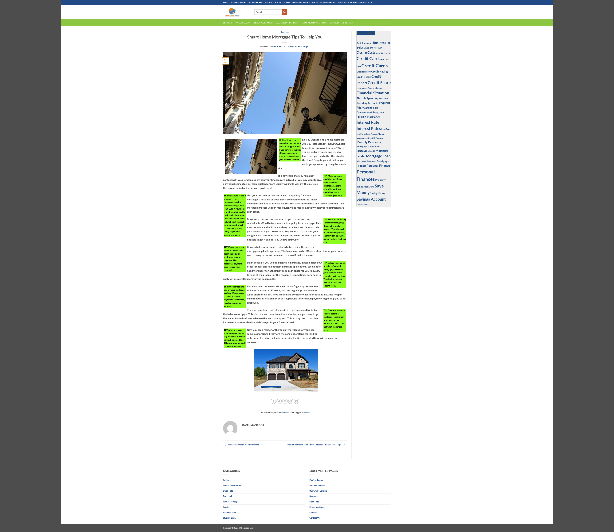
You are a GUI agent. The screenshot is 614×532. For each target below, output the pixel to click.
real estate (369, 187)
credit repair (364, 76)
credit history (364, 71)
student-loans (229, 518)
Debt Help (347, 22)
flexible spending (367, 98)
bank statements (364, 43)
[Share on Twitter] (279, 401)
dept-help (228, 496)
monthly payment (376, 138)
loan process (372, 134)
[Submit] (284, 12)
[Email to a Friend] (285, 401)
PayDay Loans (243, 22)
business (334, 22)
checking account (373, 47)
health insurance (369, 117)
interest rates (369, 128)
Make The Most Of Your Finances (243, 444)
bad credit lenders (287, 22)
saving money (378, 193)
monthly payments (369, 142)
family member (375, 88)
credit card (368, 58)
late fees (385, 129)
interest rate (368, 122)
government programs (370, 112)
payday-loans (229, 512)
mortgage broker (366, 150)
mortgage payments (366, 161)
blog (324, 22)
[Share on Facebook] (273, 401)
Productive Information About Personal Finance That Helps (314, 444)
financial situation (373, 93)
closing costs (366, 52)
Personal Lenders (263, 22)
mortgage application (368, 146)
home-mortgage (231, 501)
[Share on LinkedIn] (296, 401)
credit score (379, 82)
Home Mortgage (310, 22)
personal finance (378, 165)
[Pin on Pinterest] (290, 401)
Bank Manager (302, 46)
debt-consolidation (232, 485)
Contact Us (314, 518)
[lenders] (236, 12)
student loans (362, 204)
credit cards (374, 65)
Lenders (227, 22)
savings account (371, 199)
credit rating (379, 71)
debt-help (228, 491)
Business (284, 32)
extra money (362, 88)
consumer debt (383, 53)
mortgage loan (378, 156)
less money (361, 134)
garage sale (370, 107)
